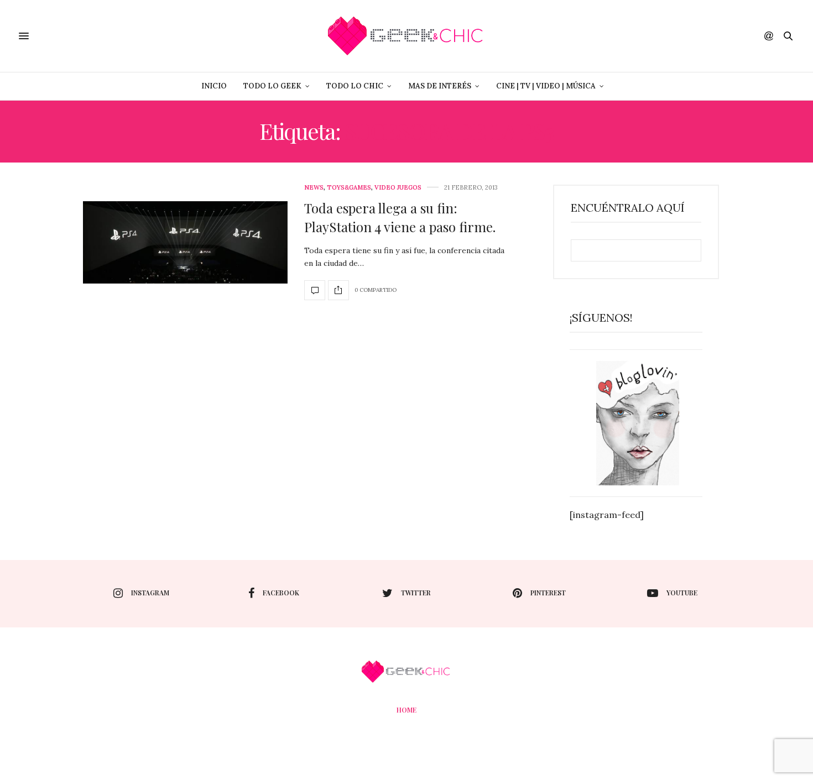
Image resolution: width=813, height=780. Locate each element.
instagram (150, 592)
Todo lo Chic (354, 86)
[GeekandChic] (406, 36)
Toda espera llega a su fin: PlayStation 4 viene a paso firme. (400, 217)
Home (406, 709)
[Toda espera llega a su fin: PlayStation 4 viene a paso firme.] (185, 242)
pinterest (548, 592)
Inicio (214, 86)
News (314, 188)
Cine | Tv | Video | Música (546, 86)
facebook (281, 592)
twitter (416, 592)
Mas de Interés (439, 86)
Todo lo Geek (272, 86)
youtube (681, 592)
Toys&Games (349, 188)
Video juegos (397, 188)
